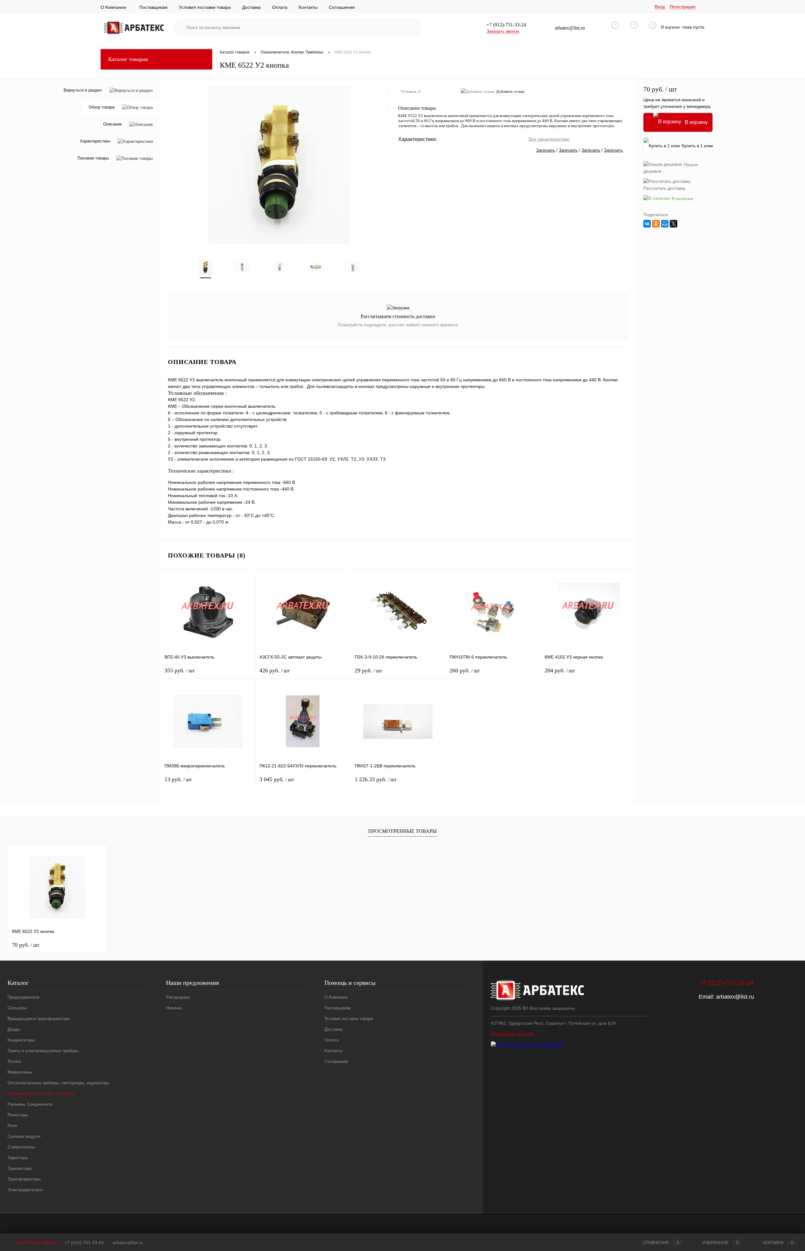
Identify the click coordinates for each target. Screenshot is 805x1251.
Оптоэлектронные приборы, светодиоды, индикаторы (58, 1082)
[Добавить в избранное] (383, 92)
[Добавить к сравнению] (383, 105)
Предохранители (23, 997)
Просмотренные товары (402, 831)
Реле (12, 1125)
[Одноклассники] (656, 223)
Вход (660, 6)
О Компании (113, 7)
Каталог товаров (128, 59)
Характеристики (95, 141)
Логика (14, 1061)
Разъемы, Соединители (30, 1104)
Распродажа (178, 997)
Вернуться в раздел (83, 90)
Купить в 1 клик (697, 145)
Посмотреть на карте (512, 1033)
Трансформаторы (24, 1179)
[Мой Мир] (665, 223)
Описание (112, 124)
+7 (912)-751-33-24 (84, 1242)
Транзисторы (20, 1168)
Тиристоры (18, 1157)
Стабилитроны (21, 1147)
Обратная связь (35, 1242)
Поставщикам (153, 7)
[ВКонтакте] (647, 223)
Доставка (251, 7)
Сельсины (17, 1008)
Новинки (174, 1008)
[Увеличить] (279, 165)
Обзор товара (101, 107)
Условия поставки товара (205, 7)
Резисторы (18, 1115)
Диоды (14, 1029)
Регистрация (683, 6)
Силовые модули (24, 1136)
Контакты (308, 7)
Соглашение (342, 7)
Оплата (279, 7)
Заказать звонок (502, 31)
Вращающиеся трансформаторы (39, 1018)
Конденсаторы (21, 1040)
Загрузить (545, 150)
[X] (673, 223)
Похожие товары (93, 158)
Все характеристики (549, 139)
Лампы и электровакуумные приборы (43, 1050)
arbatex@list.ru (735, 997)
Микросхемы (20, 1072)
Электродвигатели (25, 1189)
